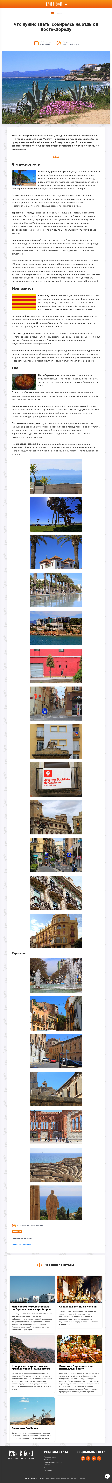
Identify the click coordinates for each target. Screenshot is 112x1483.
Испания (58, 13)
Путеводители (50, 1457)
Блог (46, 1467)
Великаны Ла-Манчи (21, 1244)
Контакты (48, 1470)
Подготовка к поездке (53, 1462)
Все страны (48, 1459)
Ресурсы (47, 1465)
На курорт (17, 1231)
